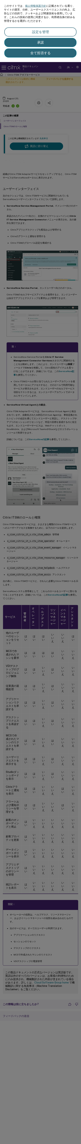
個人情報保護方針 (35, 5)
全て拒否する (40, 53)
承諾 (40, 42)
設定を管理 (40, 32)
